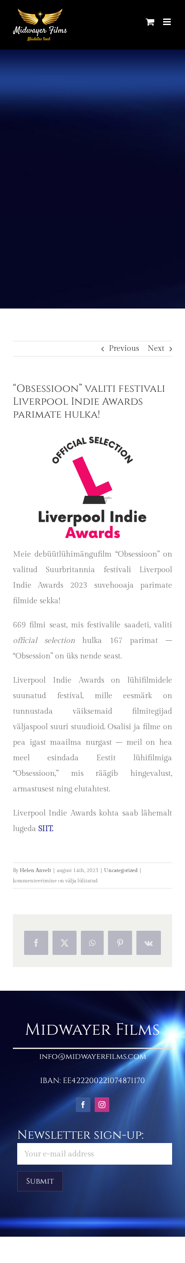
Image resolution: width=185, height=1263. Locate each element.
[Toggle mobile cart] (150, 21)
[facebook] (83, 1104)
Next (156, 348)
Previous (124, 348)
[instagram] (102, 1104)
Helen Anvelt (35, 870)
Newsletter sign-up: (80, 1135)
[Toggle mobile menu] (167, 21)
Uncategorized (121, 870)
